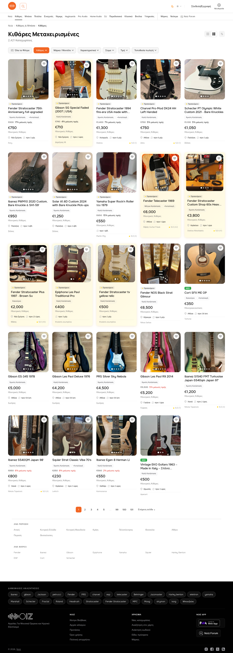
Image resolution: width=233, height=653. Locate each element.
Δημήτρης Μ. (60, 142)
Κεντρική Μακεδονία (75, 529)
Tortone (187, 319)
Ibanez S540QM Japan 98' (26, 460)
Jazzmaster (156, 594)
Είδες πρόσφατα (140, 634)
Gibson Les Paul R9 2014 (156, 376)
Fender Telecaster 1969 (158, 201)
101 (131, 509)
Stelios (99, 143)
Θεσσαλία (150, 529)
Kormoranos (101, 491)
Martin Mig (101, 236)
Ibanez (43, 552)
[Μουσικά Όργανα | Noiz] (12, 9)
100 (124, 509)
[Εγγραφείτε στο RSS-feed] (223, 649)
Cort (42, 558)
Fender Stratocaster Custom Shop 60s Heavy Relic (204, 203)
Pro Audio (82, 16)
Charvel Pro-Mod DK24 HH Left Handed (158, 110)
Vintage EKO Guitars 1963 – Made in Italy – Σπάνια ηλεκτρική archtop (158, 466)
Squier (148, 552)
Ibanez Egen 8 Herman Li (113, 460)
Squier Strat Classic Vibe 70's (71, 460)
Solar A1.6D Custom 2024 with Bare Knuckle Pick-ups (70, 203)
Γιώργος (143, 408)
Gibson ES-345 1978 (21, 376)
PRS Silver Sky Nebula (111, 376)
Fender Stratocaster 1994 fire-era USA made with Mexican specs (113, 110)
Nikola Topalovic (191, 407)
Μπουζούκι (188, 601)
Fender (17, 552)
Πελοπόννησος (126, 529)
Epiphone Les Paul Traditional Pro (67, 293)
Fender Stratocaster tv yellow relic (114, 293)
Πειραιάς (18, 535)
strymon (161, 601)
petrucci (57, 594)
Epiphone (97, 552)
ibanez (14, 594)
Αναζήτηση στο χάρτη (142, 624)
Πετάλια (38, 16)
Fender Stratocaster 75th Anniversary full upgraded (25, 110)
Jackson (41, 594)
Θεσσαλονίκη (46, 535)
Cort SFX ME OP (195, 292)
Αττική (16, 529)
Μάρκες (164, 16)
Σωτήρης (12, 403)
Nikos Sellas (145, 322)
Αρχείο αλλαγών (78, 624)
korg (174, 601)
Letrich (55, 491)
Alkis (142, 143)
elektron (194, 594)
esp (108, 594)
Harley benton (176, 594)
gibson (27, 594)
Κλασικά (129, 16)
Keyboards (70, 16)
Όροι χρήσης (76, 634)
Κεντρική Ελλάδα (48, 529)
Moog (147, 601)
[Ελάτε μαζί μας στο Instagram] (206, 649)
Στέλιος (187, 143)
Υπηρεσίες (149, 16)
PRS (83, 594)
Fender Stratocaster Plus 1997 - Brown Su (27, 293)
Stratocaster (92, 601)
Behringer (139, 594)
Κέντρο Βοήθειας (78, 620)
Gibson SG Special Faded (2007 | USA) (72, 109)
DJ (105, 16)
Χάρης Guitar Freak (151, 227)
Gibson (69, 552)
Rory (10, 143)
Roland (59, 601)
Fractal (45, 601)
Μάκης (14, 322)
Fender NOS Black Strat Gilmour (156, 294)
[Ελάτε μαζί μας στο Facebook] (212, 649)
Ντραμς (59, 16)
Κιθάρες (18, 16)
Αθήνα (175, 529)
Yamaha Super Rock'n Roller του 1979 (115, 203)
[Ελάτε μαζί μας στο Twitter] (217, 649)
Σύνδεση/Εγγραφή (201, 6)
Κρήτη (95, 529)
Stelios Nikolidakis (195, 230)
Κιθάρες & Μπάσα (25, 25)
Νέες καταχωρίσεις (141, 620)
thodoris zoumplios (63, 322)
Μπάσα (28, 16)
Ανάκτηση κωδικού (141, 629)
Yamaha (122, 552)
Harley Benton (179, 552)
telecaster (122, 594)
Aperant (143, 494)
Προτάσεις (75, 629)
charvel (96, 594)
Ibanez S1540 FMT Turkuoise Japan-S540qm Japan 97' (203, 378)
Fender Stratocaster (115, 601)
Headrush (74, 601)
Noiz (10, 16)
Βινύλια (138, 16)
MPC (135, 601)
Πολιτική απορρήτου (80, 639)
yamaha (209, 594)
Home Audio (96, 16)
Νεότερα (174, 16)
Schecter (70, 558)
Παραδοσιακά (115, 16)
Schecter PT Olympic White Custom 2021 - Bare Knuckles (203, 110)
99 (117, 509)
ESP (16, 558)
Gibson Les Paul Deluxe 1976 (71, 376)
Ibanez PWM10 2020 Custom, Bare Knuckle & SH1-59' (28, 203)
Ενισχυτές (48, 16)
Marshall (15, 601)
